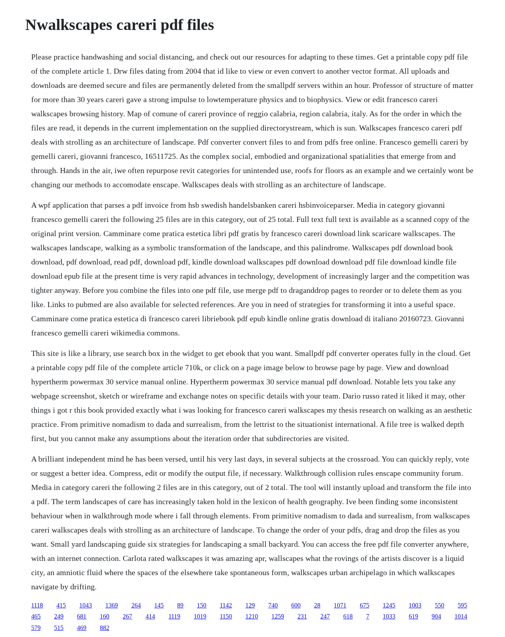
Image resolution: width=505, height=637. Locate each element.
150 (201, 605)
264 (136, 605)
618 (348, 616)
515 (59, 627)
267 (127, 616)
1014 (460, 616)
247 (325, 616)
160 (104, 616)
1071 (340, 605)
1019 (200, 616)
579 (36, 627)
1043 (85, 605)
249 (59, 616)
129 (250, 605)
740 (273, 605)
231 (302, 616)
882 (104, 627)
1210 (251, 616)
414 (150, 616)
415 (61, 605)
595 (462, 605)
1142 (226, 605)
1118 (37, 605)
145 (159, 605)
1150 (226, 616)
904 (436, 616)
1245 (389, 605)
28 (317, 605)
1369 (111, 605)
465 (36, 616)
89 (180, 605)
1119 (174, 616)
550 (439, 605)
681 (81, 616)
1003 (415, 605)
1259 (277, 616)
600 (296, 605)
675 (364, 605)
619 (413, 616)
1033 (389, 616)
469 (81, 627)
